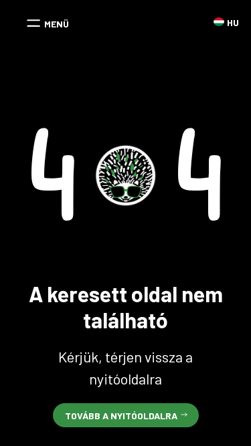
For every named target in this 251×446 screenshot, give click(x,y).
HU (219, 21)
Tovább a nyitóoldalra (121, 415)
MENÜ (56, 23)
